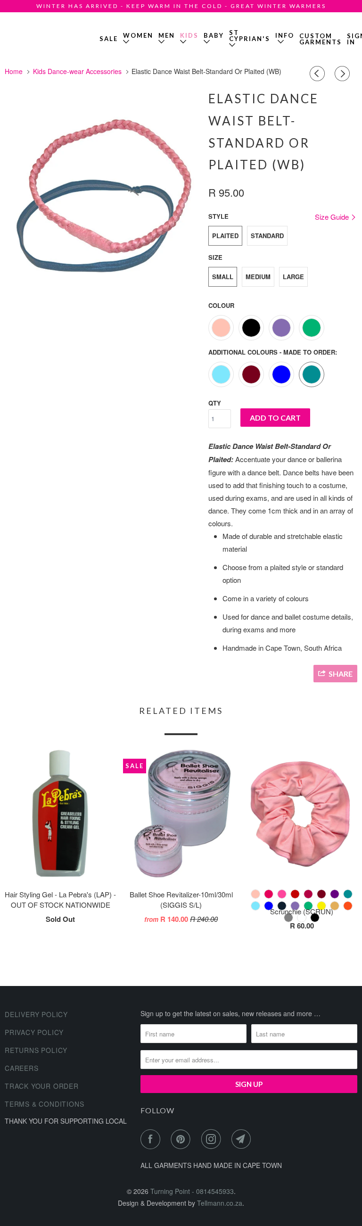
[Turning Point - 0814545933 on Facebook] (152, 1139)
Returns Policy (36, 1050)
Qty (214, 402)
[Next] (344, 73)
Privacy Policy (34, 1032)
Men (166, 35)
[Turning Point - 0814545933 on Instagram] (213, 1139)
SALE (108, 38)
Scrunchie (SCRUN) (301, 911)
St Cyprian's (249, 35)
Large (293, 276)
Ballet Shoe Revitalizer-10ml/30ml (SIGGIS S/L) (181, 899)
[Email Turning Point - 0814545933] (243, 1139)
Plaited (225, 235)
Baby (214, 35)
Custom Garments (320, 39)
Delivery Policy (36, 1014)
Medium (258, 276)
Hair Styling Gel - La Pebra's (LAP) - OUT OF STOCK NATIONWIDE (60, 899)
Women (138, 35)
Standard (267, 235)
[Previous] (319, 73)
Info (284, 39)
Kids (189, 35)
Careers (22, 1068)
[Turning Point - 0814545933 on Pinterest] (182, 1139)
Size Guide (333, 217)
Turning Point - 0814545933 (32, 35)
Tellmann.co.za (219, 1203)
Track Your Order (42, 1086)
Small (222, 276)
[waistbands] (102, 202)
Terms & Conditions (44, 1104)
